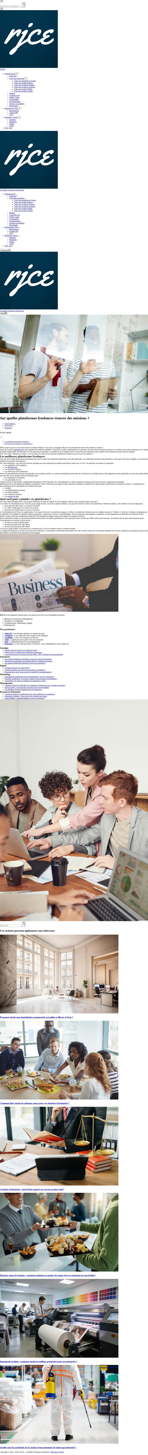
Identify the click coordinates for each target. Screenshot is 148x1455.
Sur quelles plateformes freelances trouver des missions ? (25, 663)
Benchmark (13, 225)
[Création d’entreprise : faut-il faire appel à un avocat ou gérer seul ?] (59, 1185)
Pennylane (9, 644)
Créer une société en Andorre (24, 206)
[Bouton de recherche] (24, 924)
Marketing (13, 240)
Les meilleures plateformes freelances (17, 442)
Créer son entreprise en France (25, 200)
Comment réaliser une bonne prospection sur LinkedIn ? (25, 670)
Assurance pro (14, 215)
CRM (11, 244)
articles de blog (13, 496)
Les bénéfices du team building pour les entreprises (23, 690)
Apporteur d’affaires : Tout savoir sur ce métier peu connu (26, 696)
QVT (11, 233)
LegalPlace (9, 638)
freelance (17, 450)
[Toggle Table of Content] (1, 438)
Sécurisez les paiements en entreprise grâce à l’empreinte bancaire (28, 661)
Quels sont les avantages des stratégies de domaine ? (24, 652)
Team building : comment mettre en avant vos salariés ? (25, 698)
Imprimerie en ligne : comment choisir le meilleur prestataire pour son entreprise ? (38, 1361)
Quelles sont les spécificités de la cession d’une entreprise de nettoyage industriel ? (38, 1447)
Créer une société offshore (23, 202)
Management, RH (11, 227)
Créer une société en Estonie (24, 204)
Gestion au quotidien (16, 223)
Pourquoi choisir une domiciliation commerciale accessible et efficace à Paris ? (36, 1017)
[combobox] (10, 925)
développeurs (12, 467)
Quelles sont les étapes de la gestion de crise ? (21, 650)
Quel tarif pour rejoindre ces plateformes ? (18, 444)
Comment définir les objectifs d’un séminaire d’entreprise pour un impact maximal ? (35, 685)
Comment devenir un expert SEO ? (17, 668)
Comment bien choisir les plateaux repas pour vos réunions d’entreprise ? (34, 1103)
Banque (12, 213)
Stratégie (12, 238)
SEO (9, 488)
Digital (11, 242)
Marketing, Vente (11, 236)
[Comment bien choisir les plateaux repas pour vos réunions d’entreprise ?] (59, 1099)
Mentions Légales (57, 1452)
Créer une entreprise (16, 198)
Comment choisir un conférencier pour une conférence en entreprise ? (30, 694)
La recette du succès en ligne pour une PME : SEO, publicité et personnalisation (34, 654)
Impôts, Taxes (14, 217)
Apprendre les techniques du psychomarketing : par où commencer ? (30, 677)
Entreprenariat (10, 194)
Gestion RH (13, 231)
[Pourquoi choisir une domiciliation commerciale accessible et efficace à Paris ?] (59, 1013)
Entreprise (13, 196)
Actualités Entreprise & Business (12, 190)
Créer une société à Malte (23, 209)
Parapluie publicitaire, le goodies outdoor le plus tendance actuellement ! (31, 679)
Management (14, 229)
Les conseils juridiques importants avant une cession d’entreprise (28, 659)
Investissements (15, 221)
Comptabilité (14, 219)
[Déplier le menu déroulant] (17, 194)
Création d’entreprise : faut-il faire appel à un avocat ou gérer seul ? (32, 1189)
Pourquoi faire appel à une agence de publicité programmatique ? (28, 672)
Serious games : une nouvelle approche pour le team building (27, 687)
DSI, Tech (8, 246)
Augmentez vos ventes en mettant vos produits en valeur (25, 681)
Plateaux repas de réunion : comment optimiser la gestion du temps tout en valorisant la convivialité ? (48, 1275)
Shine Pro (8, 633)
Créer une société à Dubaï (23, 211)
